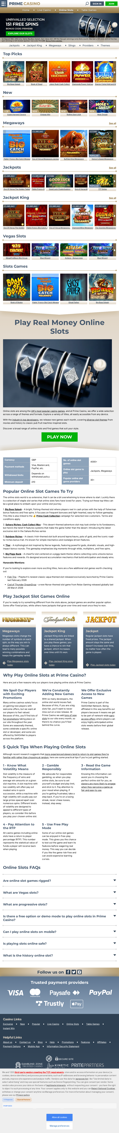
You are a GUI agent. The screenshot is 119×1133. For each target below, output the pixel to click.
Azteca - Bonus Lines (74, 258)
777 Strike (102, 189)
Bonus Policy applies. (54, 41)
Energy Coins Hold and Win (105, 84)
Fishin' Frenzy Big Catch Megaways (17, 159)
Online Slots (66, 10)
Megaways (55, 45)
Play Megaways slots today (18, 663)
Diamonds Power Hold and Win (82, 84)
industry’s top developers (25, 419)
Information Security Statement (63, 1046)
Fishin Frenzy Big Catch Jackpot (38, 189)
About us (7, 1042)
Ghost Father (73, 302)
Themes (105, 45)
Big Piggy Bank (13, 554)
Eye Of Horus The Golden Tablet (17, 189)
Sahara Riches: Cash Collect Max (23, 524)
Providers (88, 45)
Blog (40, 1042)
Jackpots (14, 45)
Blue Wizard (45, 258)
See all (112, 123)
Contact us (25, 1042)
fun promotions (11, 719)
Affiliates (101, 1042)
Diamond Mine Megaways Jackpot (82, 228)
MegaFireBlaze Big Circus (16, 258)
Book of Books (16, 302)
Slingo (71, 45)
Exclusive (8, 1024)
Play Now (59, 437)
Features (85, 1042)
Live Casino (44, 10)
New (22, 1024)
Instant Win (9, 1028)
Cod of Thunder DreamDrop (21, 584)
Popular (36, 1024)
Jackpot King (34, 45)
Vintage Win (45, 114)
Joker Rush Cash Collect (59, 84)
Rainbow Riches (14, 536)
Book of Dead (36, 84)
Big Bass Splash (13, 84)
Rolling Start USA (74, 114)
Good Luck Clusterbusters (59, 189)
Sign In (97, 3)
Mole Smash (102, 114)
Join (111, 3)
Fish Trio (11, 577)
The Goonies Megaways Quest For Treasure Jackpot (105, 228)
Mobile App (34, 1046)
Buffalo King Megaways (74, 159)
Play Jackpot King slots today (61, 663)
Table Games (89, 10)
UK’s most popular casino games (48, 411)
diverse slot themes (97, 419)
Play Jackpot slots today (103, 665)
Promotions (68, 1042)
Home (25, 10)
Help (52, 1042)
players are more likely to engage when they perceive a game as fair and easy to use (98, 787)
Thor (8, 545)
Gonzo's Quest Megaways (102, 159)
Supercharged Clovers (16, 114)
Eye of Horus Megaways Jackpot (45, 159)
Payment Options (12, 1046)
